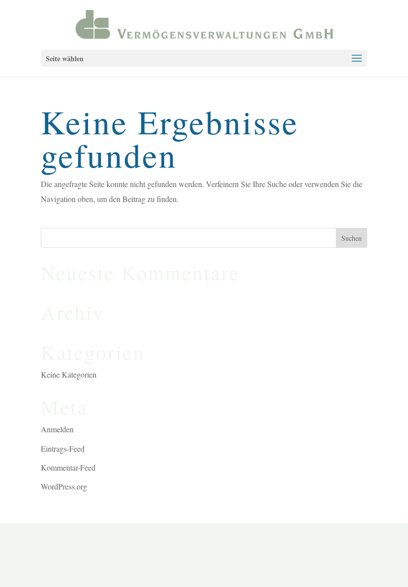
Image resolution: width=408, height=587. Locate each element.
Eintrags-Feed (63, 448)
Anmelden (57, 429)
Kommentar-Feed (68, 467)
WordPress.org (64, 486)
